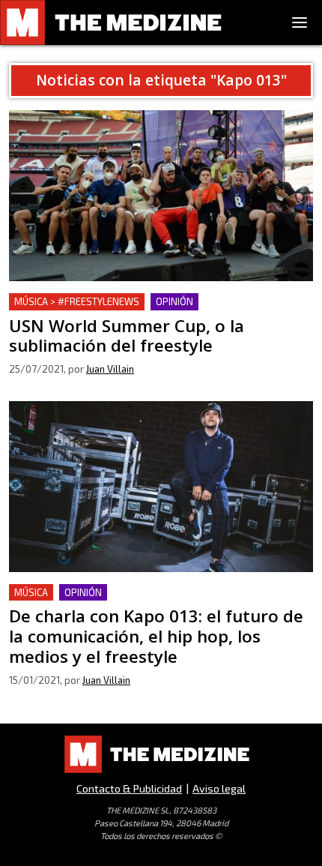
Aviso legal (219, 788)
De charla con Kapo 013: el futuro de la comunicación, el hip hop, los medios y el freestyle (158, 602)
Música (31, 592)
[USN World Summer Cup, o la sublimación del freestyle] (161, 195)
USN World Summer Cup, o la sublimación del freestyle (158, 302)
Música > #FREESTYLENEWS (76, 301)
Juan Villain (110, 369)
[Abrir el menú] (299, 22)
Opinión (174, 301)
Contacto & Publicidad (129, 788)
